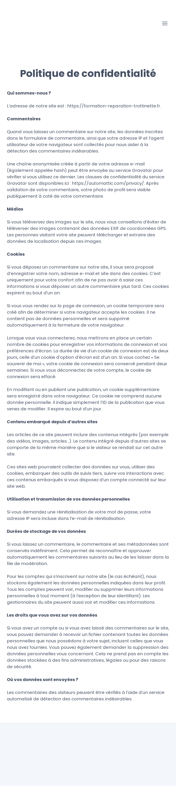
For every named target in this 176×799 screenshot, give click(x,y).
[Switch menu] (165, 23)
